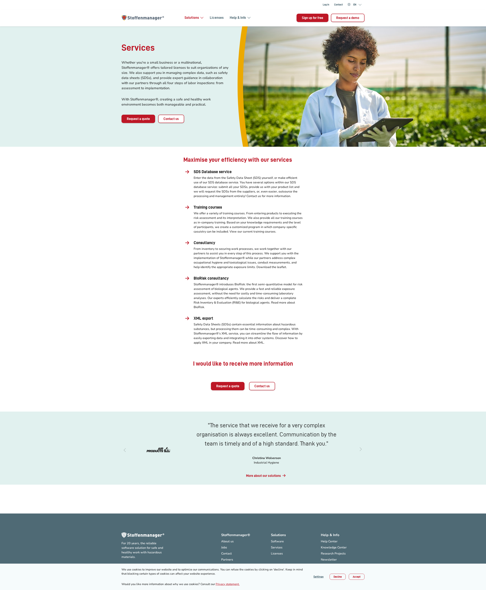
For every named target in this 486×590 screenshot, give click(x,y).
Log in (326, 4)
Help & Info (238, 18)
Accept (357, 576)
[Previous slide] (125, 450)
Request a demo (347, 18)
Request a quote (138, 119)
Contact (338, 4)
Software (277, 541)
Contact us (171, 119)
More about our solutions (263, 475)
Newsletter (329, 560)
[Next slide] (361, 450)
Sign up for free (312, 18)
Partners (227, 560)
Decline (338, 576)
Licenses (217, 18)
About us (227, 541)
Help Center (329, 541)
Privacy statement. (228, 584)
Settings (318, 576)
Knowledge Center (334, 547)
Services (276, 547)
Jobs (224, 547)
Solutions (192, 18)
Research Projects (333, 553)
